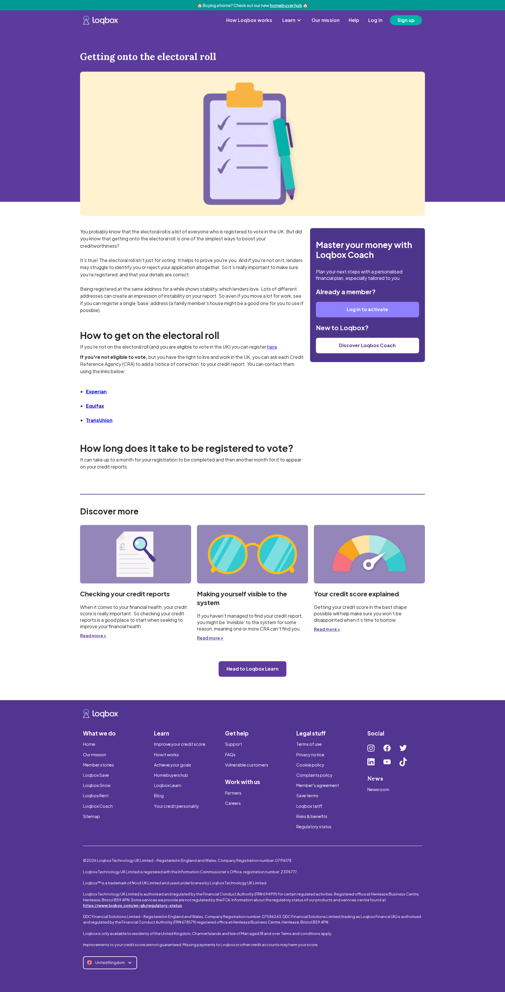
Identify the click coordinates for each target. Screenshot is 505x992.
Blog (159, 795)
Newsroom (378, 789)
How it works (166, 754)
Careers (233, 803)
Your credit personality (176, 806)
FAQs (230, 754)
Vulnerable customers (246, 764)
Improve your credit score (179, 744)
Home (89, 744)
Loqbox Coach (98, 806)
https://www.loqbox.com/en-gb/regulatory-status (132, 905)
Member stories (98, 764)
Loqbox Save (96, 775)
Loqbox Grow (96, 785)
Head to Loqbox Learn (252, 669)
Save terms (307, 795)
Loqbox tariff (309, 806)
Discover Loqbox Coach (367, 345)
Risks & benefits (311, 816)
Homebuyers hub (171, 775)
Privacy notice (310, 754)
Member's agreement (317, 785)
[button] (291, 20)
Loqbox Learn (167, 785)
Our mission (326, 20)
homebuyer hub (286, 5)
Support (233, 744)
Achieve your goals (172, 764)
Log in (375, 20)
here (272, 347)
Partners (233, 792)
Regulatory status (313, 826)
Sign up (406, 20)
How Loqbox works (249, 20)
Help (354, 20)
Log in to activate (367, 309)
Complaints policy (314, 775)
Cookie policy (310, 764)
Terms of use (309, 744)
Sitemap (91, 816)
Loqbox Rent (96, 795)
